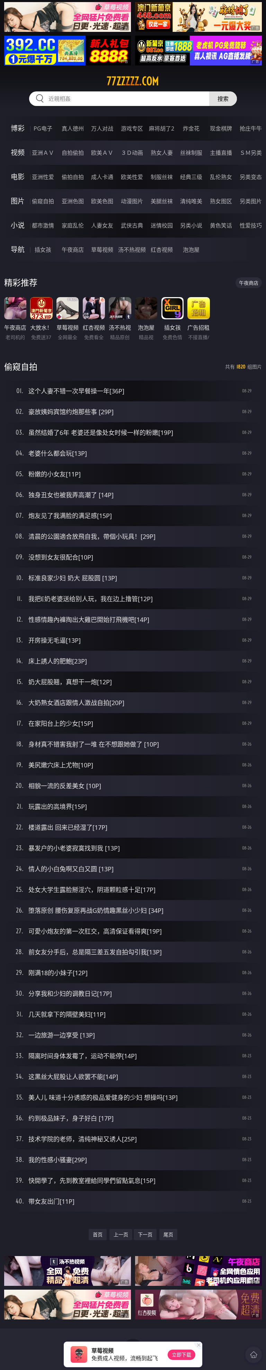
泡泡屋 (191, 249)
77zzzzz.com (133, 81)
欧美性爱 (132, 177)
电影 (18, 176)
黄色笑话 (221, 225)
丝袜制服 (191, 153)
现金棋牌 (221, 128)
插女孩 (43, 249)
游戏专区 (132, 128)
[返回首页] (253, 1354)
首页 (98, 1234)
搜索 (223, 99)
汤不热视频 (132, 249)
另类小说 (191, 225)
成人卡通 (102, 177)
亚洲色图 (73, 201)
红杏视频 (162, 249)
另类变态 (251, 177)
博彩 (18, 128)
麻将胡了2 (161, 128)
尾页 (168, 1234)
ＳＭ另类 (251, 153)
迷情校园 (162, 225)
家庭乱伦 (73, 225)
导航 (18, 249)
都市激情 (43, 225)
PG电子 (43, 128)
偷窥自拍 (43, 201)
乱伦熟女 (221, 177)
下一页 (145, 1234)
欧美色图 (102, 201)
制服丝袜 (162, 177)
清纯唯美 (191, 201)
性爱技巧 (251, 225)
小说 (18, 225)
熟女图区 (221, 201)
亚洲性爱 (43, 177)
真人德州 (73, 128)
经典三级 (191, 177)
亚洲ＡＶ (43, 153)
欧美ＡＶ (102, 153)
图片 (18, 201)
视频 (18, 152)
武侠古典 (132, 225)
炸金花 (191, 128)
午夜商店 (73, 249)
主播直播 (221, 153)
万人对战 (102, 128)
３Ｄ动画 (132, 153)
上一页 (121, 1234)
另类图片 (251, 201)
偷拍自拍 (73, 177)
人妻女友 (102, 225)
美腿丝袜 (162, 201)
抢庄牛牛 (251, 128)
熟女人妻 (162, 153)
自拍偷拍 (73, 153)
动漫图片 (132, 201)
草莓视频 (102, 249)
